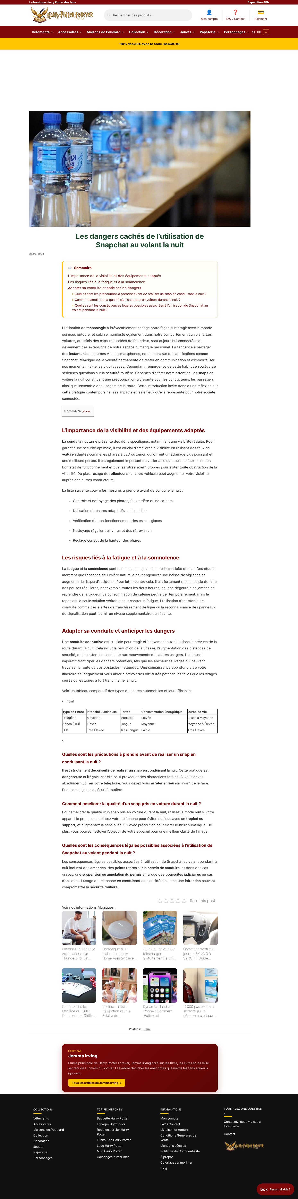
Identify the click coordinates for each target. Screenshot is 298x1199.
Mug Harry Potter (109, 1151)
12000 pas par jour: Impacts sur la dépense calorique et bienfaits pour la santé (200, 1011)
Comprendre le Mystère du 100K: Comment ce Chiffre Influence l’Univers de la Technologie (78, 1011)
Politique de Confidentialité (180, 1151)
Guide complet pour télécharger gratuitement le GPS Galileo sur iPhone (159, 953)
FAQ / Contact (235, 18)
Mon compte (209, 18)
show (87, 411)
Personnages (43, 1158)
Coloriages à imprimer (113, 1157)
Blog (163, 1168)
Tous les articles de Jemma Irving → (97, 1082)
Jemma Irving (82, 1055)
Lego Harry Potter (110, 1146)
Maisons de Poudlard (48, 1130)
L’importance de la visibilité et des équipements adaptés (114, 276)
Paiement (261, 18)
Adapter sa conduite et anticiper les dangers (104, 288)
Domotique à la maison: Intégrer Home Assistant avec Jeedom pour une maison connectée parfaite (119, 953)
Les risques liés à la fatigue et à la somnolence (106, 282)
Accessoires (42, 1124)
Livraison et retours (174, 1130)
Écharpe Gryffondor (111, 1124)
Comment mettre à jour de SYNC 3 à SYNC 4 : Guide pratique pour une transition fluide (198, 953)
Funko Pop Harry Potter (114, 1140)
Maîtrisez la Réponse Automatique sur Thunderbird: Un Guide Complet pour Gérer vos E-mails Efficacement (78, 953)
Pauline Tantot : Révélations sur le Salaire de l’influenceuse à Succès (116, 1011)
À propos (166, 1157)
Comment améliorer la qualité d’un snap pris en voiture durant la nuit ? (127, 300)
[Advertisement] (149, 80)
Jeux (147, 1029)
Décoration (41, 1141)
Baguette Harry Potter (113, 1118)
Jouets (38, 1147)
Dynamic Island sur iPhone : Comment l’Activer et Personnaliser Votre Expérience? (158, 1011)
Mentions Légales (173, 1146)
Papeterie (40, 1152)
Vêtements (41, 1118)
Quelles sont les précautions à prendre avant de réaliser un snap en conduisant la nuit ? (140, 294)
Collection (40, 1135)
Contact (229, 1134)
